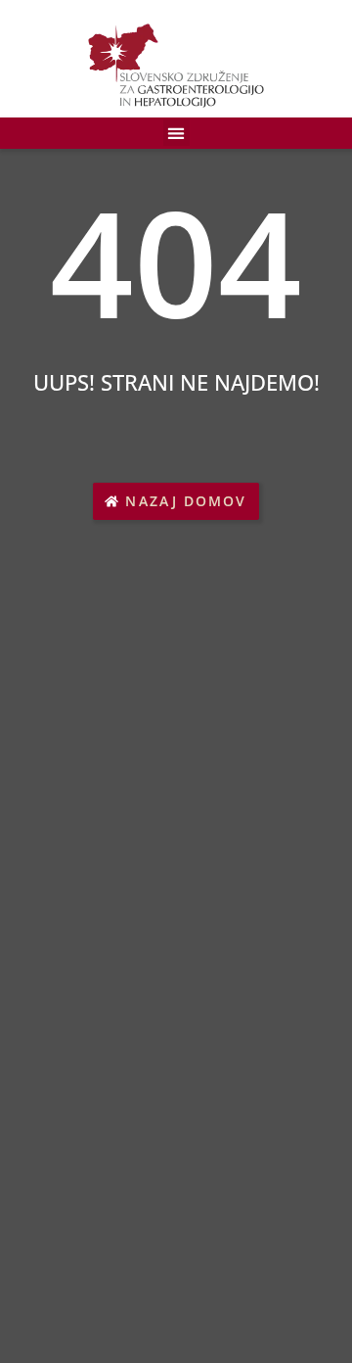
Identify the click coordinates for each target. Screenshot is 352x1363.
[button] (176, 132)
